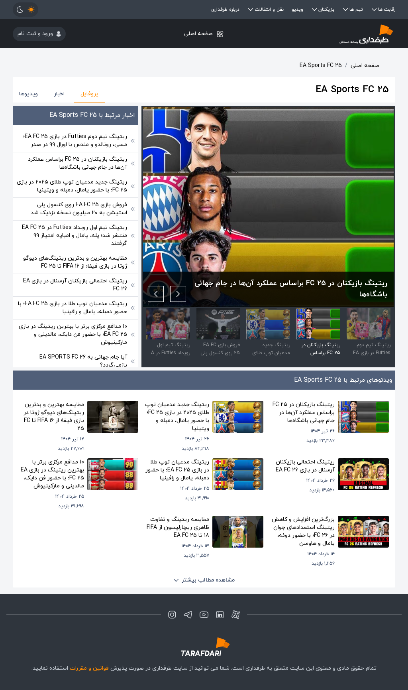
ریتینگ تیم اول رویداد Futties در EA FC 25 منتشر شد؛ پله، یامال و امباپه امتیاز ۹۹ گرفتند (74, 235)
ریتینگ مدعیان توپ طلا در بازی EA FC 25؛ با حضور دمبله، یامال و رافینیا (72, 307)
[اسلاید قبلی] (178, 294)
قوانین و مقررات (89, 668)
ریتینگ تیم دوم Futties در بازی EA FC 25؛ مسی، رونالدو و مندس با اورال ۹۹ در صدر (75, 140)
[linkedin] (220, 614)
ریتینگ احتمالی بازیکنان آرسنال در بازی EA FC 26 (75, 285)
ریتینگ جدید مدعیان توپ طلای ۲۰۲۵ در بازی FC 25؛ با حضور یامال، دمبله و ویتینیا (72, 186)
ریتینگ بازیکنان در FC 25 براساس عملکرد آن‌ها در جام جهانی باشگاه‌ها (77, 163)
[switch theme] (25, 9)
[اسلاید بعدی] (156, 294)
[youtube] (204, 614)
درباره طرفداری (225, 9)
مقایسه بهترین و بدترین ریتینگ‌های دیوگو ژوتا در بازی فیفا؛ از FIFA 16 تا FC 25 (75, 262)
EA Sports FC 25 (321, 65)
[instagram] (172, 614)
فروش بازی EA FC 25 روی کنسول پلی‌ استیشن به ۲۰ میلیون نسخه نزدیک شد (79, 209)
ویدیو (297, 9)
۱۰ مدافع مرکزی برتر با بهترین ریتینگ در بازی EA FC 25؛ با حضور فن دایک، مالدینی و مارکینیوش (73, 334)
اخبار (59, 94)
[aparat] (236, 614)
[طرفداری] (331, 33)
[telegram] (188, 614)
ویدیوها (28, 94)
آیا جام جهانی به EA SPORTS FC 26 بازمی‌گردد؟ (83, 361)
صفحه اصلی (198, 33)
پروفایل (89, 94)
